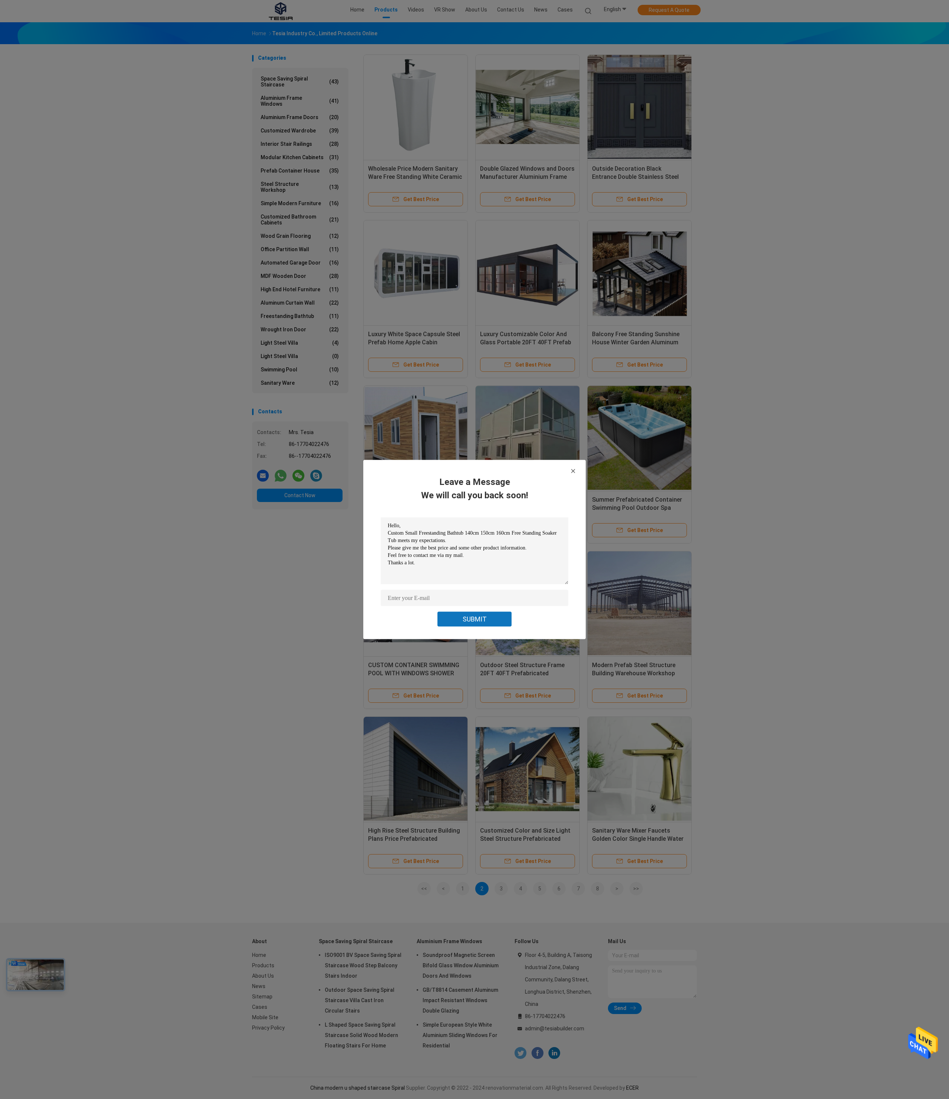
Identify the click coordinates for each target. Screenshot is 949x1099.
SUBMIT (475, 619)
